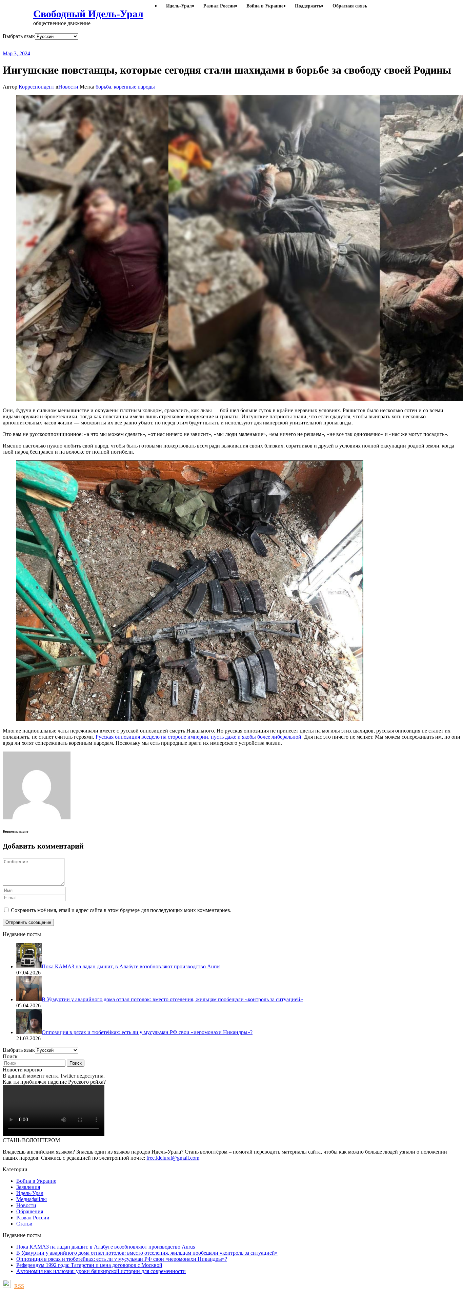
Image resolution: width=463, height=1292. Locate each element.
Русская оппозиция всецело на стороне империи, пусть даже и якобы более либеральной (197, 737)
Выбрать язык (19, 36)
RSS (19, 1286)
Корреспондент (36, 87)
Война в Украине (36, 1181)
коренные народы (134, 87)
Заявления (28, 1187)
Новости (68, 87)
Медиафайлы (31, 1199)
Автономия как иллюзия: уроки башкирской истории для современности (101, 1271)
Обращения (29, 1211)
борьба (103, 87)
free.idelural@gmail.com (172, 1158)
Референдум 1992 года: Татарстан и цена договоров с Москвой (89, 1265)
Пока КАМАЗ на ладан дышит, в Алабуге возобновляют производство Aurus (105, 1247)
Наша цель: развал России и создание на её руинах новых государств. (142, 45)
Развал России (32, 1217)
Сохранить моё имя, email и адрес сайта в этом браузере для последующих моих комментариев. (121, 910)
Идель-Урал (29, 1193)
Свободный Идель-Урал (88, 13)
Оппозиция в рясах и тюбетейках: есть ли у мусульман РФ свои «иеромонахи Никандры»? (121, 1259)
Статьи (24, 1224)
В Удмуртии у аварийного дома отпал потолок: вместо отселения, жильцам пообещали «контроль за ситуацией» (147, 1253)
